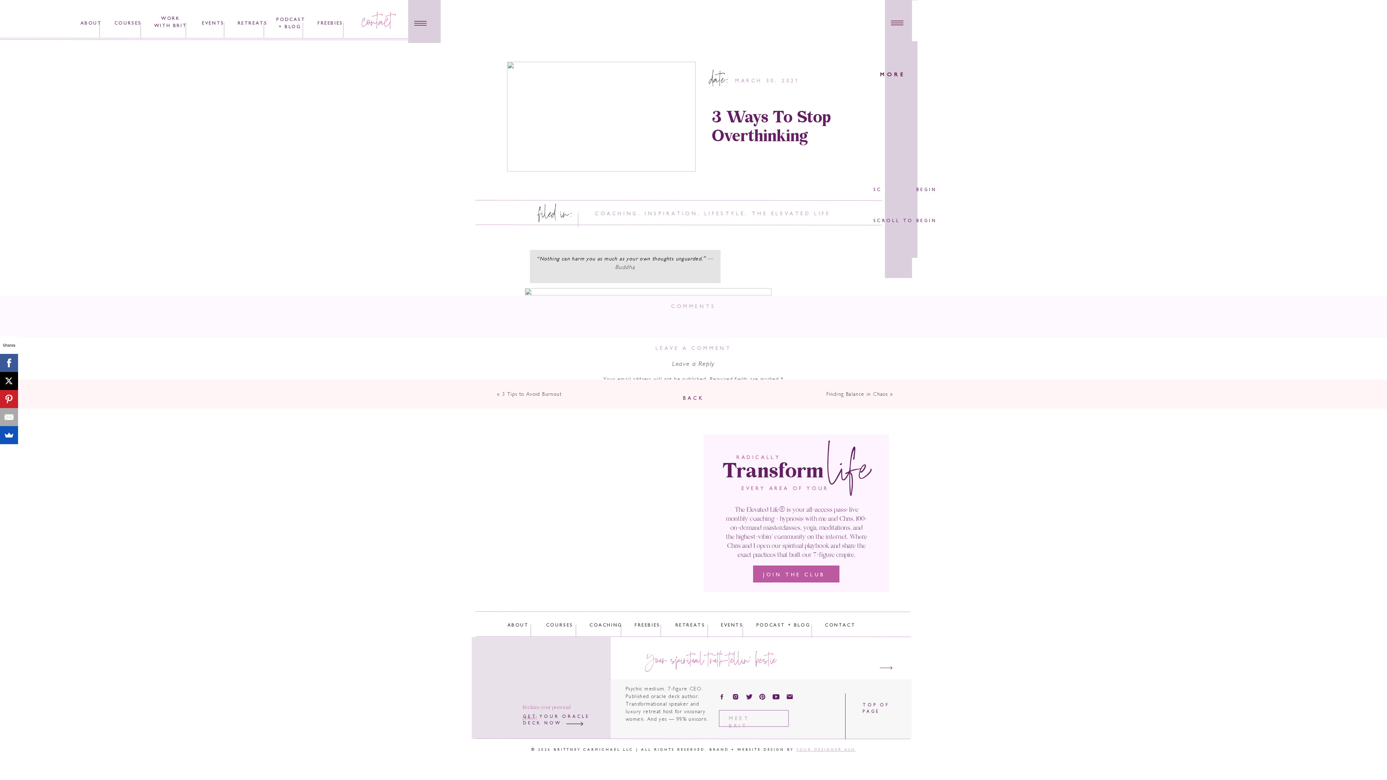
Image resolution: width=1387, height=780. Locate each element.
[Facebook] (9, 363)
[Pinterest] (9, 399)
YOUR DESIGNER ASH (826, 749)
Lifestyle (724, 214)
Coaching (616, 214)
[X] (9, 381)
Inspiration (671, 214)
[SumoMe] (9, 435)
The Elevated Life (791, 214)
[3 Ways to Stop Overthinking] (601, 117)
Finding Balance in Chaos (857, 394)
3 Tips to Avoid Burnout (532, 394)
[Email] (9, 417)
